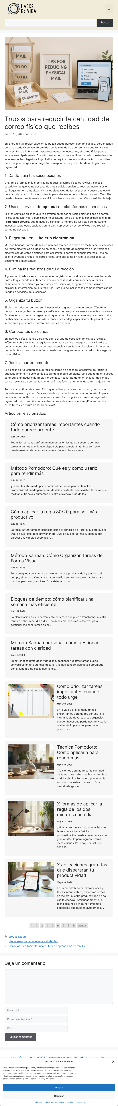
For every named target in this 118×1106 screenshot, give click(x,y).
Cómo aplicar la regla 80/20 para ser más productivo (54, 514)
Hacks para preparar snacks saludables (33, 941)
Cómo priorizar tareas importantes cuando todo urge (79, 692)
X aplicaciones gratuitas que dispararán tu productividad (82, 870)
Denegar (59, 1095)
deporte (97, 1057)
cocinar (40, 1057)
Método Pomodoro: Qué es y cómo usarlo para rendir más (54, 470)
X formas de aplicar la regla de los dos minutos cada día (79, 809)
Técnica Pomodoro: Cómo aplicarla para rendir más (78, 752)
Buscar (105, 22)
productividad (17, 936)
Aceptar (59, 1087)
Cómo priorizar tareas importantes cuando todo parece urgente (55, 427)
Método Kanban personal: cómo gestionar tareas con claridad (54, 645)
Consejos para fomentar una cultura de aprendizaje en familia (47, 946)
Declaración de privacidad (62, 1102)
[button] (113, 1061)
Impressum (80, 1102)
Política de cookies (41, 1102)
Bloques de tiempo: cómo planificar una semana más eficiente (52, 601)
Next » (82, 925)
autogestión (14, 1057)
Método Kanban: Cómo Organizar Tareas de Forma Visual (57, 558)
